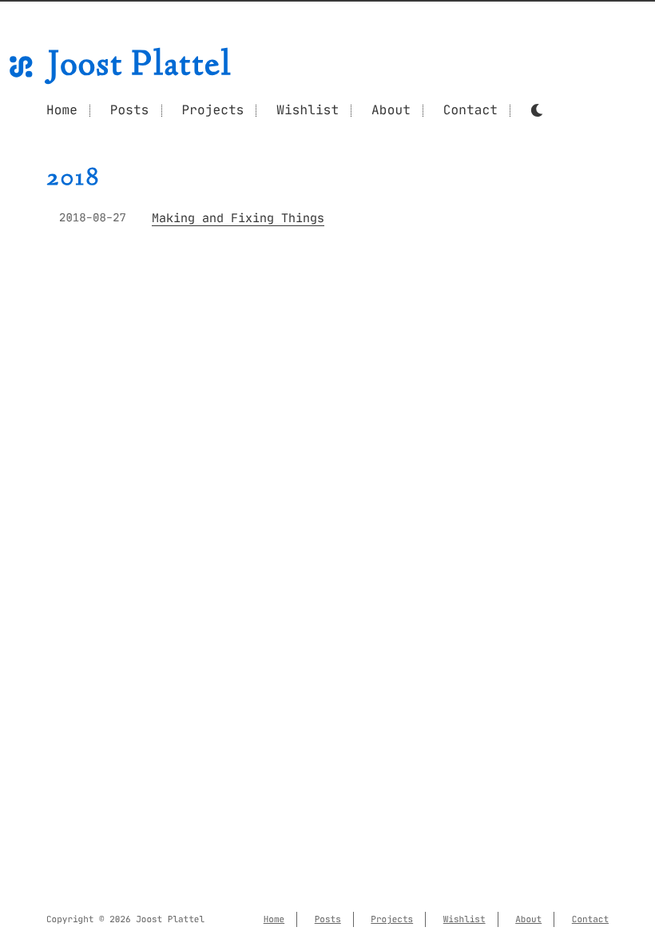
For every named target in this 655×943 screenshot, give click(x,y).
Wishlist (307, 110)
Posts (129, 110)
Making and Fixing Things (238, 218)
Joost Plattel (140, 66)
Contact (470, 110)
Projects (212, 110)
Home (61, 110)
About (391, 110)
